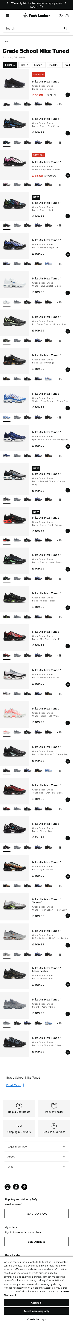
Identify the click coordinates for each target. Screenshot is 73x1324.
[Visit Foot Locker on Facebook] (16, 1187)
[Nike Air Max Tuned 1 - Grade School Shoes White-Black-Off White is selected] (6, 732)
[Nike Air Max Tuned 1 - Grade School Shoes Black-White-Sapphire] (38, 104)
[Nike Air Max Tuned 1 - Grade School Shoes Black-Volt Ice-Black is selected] (6, 617)
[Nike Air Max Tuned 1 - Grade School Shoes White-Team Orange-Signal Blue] (48, 264)
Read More (13, 1085)
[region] (36, 5)
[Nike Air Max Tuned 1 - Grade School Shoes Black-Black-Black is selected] (6, 104)
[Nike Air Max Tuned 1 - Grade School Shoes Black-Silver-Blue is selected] (6, 847)
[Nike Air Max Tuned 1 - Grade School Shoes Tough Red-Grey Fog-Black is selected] (6, 809)
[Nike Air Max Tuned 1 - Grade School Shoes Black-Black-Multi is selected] (6, 225)
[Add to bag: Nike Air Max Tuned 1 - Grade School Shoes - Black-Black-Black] (68, 95)
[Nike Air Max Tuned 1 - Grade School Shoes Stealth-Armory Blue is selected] (6, 1023)
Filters (8, 64)
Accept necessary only (37, 1310)
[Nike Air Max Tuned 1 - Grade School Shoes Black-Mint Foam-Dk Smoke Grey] (27, 104)
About (11, 1156)
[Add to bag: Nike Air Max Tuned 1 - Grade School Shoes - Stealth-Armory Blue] (68, 1014)
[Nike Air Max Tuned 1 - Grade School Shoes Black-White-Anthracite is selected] (6, 694)
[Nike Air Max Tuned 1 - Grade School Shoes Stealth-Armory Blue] (17, 104)
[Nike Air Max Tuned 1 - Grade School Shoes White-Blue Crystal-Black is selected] (6, 302)
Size (23, 65)
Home (6, 41)
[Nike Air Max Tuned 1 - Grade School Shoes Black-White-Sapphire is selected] (6, 264)
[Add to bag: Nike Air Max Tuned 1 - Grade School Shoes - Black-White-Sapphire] (68, 254)
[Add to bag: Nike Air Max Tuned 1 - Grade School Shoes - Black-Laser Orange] (68, 369)
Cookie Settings (36, 1319)
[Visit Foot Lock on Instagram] (7, 1187)
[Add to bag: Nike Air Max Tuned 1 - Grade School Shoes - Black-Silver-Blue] (68, 838)
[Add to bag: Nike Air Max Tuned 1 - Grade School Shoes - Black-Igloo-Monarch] (68, 876)
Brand (37, 65)
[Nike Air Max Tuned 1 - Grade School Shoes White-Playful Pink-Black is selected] (6, 184)
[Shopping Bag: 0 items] (67, 15)
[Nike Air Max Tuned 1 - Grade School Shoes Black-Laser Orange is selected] (6, 379)
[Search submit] (66, 28)
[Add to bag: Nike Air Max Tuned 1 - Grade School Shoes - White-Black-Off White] (68, 723)
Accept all (36, 1302)
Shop (10, 1166)
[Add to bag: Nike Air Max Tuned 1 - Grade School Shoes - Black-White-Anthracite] (68, 684)
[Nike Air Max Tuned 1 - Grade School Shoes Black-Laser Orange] (48, 104)
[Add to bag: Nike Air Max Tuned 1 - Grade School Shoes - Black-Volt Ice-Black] (68, 607)
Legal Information (17, 1146)
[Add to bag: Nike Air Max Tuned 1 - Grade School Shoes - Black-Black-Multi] (68, 216)
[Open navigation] (7, 15)
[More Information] (41, 6)
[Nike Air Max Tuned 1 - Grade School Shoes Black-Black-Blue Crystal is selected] (6, 142)
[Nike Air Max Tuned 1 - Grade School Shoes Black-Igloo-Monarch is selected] (6, 886)
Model (52, 65)
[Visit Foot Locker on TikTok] (24, 1187)
